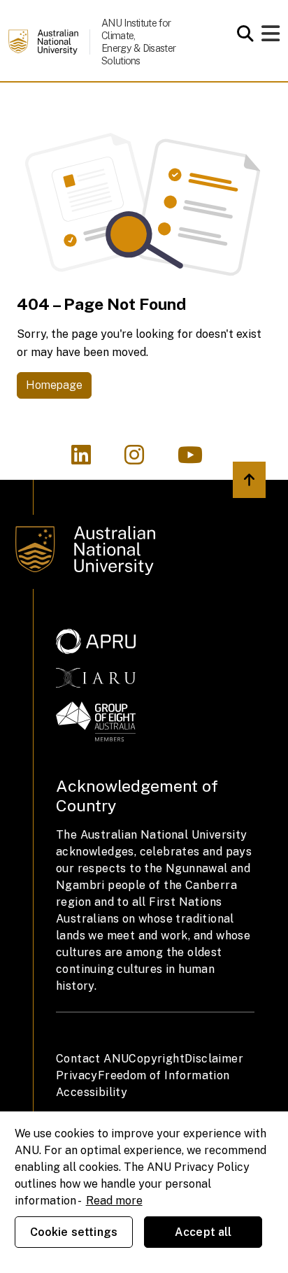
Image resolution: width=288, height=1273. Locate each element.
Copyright (157, 1058)
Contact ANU (92, 1058)
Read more (114, 1200)
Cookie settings (73, 1232)
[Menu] (270, 37)
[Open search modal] (241, 33)
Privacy (77, 1075)
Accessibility (91, 1092)
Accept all (203, 1232)
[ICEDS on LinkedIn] (89, 459)
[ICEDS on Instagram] (142, 459)
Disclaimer (214, 1058)
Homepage (54, 385)
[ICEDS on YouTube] (197, 459)
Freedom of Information (164, 1075)
